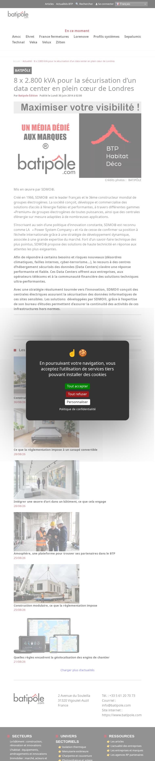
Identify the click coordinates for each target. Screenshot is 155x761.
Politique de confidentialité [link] (77, 409)
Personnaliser (77, 402)
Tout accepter (77, 386)
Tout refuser (77, 394)
